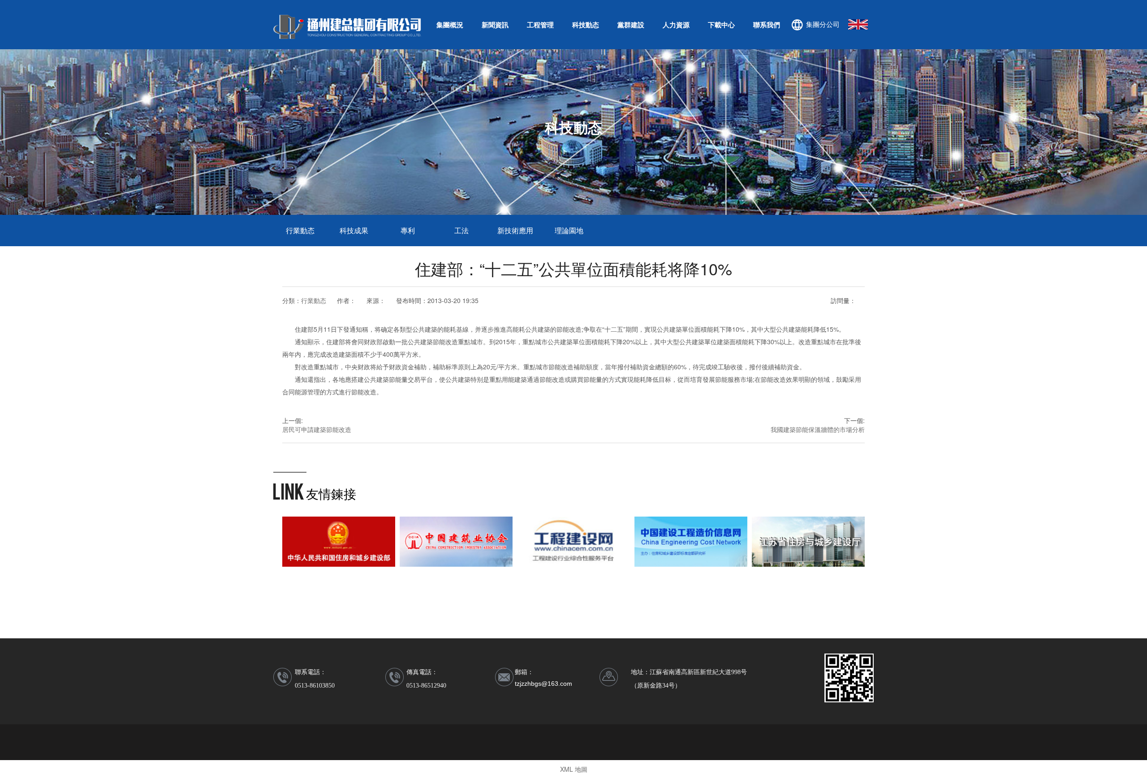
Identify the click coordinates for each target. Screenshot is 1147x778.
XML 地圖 (573, 769)
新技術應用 (515, 230)
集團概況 (449, 25)
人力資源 (676, 25)
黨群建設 (630, 25)
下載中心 (721, 25)
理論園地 (569, 230)
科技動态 (585, 25)
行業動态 (300, 230)
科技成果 (354, 230)
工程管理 (540, 25)
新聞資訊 (495, 25)
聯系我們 (766, 25)
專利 (408, 230)
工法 (461, 230)
